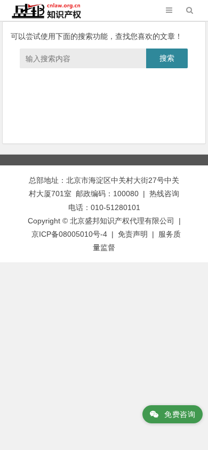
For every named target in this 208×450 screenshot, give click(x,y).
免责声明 (133, 234)
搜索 (166, 58)
